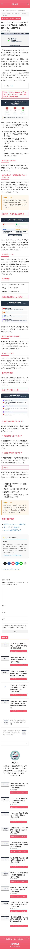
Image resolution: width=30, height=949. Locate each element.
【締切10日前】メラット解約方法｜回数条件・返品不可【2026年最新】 (19, 830)
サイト (3, 619)
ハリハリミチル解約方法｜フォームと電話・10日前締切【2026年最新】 (18, 646)
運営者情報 (20, 939)
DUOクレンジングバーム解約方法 (15, 524)
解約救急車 (15, 4)
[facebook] (9, 563)
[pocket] (13, 563)
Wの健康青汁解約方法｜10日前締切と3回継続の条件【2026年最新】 (18, 660)
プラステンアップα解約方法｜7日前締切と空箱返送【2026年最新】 (19, 800)
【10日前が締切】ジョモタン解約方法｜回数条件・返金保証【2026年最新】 (19, 844)
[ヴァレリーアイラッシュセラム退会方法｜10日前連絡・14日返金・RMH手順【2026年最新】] (17, 563)
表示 (11, 86)
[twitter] (5, 563)
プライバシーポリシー (7, 938)
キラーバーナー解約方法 (12, 527)
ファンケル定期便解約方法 (12, 530)
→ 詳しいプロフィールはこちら (12, 555)
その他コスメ (6, 569)
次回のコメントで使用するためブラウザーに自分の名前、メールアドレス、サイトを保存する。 (14, 626)
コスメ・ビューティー (15, 569)
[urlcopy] (25, 563)
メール (4, 612)
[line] (21, 563)
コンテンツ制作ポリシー (19, 938)
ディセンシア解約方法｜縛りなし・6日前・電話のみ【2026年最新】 (19, 815)
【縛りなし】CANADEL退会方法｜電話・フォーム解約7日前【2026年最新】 (18, 674)
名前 (3, 605)
